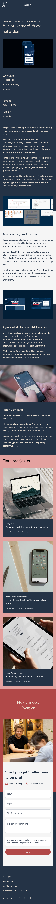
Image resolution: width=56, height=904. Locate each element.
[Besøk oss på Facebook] (18, 898)
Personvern (8, 898)
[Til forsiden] (4, 4)
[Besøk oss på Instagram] (24, 898)
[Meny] (50, 5)
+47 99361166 (9, 881)
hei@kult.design (10, 886)
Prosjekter (7, 21)
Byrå (28, 4)
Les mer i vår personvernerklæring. (25, 843)
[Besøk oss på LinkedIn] (29, 898)
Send (28, 852)
